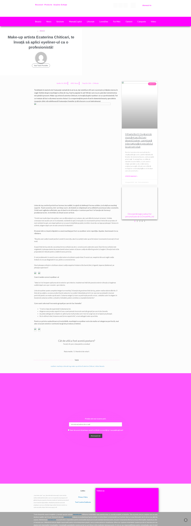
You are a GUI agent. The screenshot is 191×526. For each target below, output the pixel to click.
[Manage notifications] (186, 520)
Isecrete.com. (77, 514)
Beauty (42, 30)
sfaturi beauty (99, 366)
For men (116, 21)
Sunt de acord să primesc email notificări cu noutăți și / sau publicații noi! (96, 430)
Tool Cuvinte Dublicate (83, 502)
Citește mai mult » (131, 176)
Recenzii (39, 5)
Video (153, 21)
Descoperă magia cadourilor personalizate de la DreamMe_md (139, 215)
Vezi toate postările (41, 65)
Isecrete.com (68, 517)
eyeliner (53, 366)
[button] (133, 5)
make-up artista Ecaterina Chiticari (83, 366)
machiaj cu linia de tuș (64, 366)
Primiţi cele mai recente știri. (95, 419)
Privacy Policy (83, 497)
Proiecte (48, 5)
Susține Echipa (60, 5)
